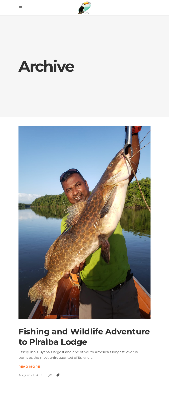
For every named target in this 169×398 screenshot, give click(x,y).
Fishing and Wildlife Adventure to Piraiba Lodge (84, 336)
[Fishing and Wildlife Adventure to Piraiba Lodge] (84, 222)
